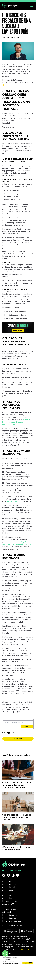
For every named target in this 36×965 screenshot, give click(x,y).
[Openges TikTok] (17, 875)
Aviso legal (6, 912)
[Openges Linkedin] (13, 875)
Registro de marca (9, 901)
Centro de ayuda (9, 909)
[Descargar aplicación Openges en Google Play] (10, 931)
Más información (25, 949)
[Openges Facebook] (3, 875)
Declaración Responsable (12, 921)
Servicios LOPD (8, 904)
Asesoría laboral (8, 887)
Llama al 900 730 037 (11, 871)
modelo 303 (12, 501)
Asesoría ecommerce (10, 890)
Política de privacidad (11, 918)
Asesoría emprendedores (12, 881)
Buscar (27, 726)
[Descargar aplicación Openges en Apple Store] (26, 931)
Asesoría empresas (9, 884)
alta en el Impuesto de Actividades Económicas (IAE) (16, 422)
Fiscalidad (18, 739)
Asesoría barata (8, 898)
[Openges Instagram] (8, 875)
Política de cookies (9, 915)
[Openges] (10, 5)
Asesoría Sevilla (8, 895)
